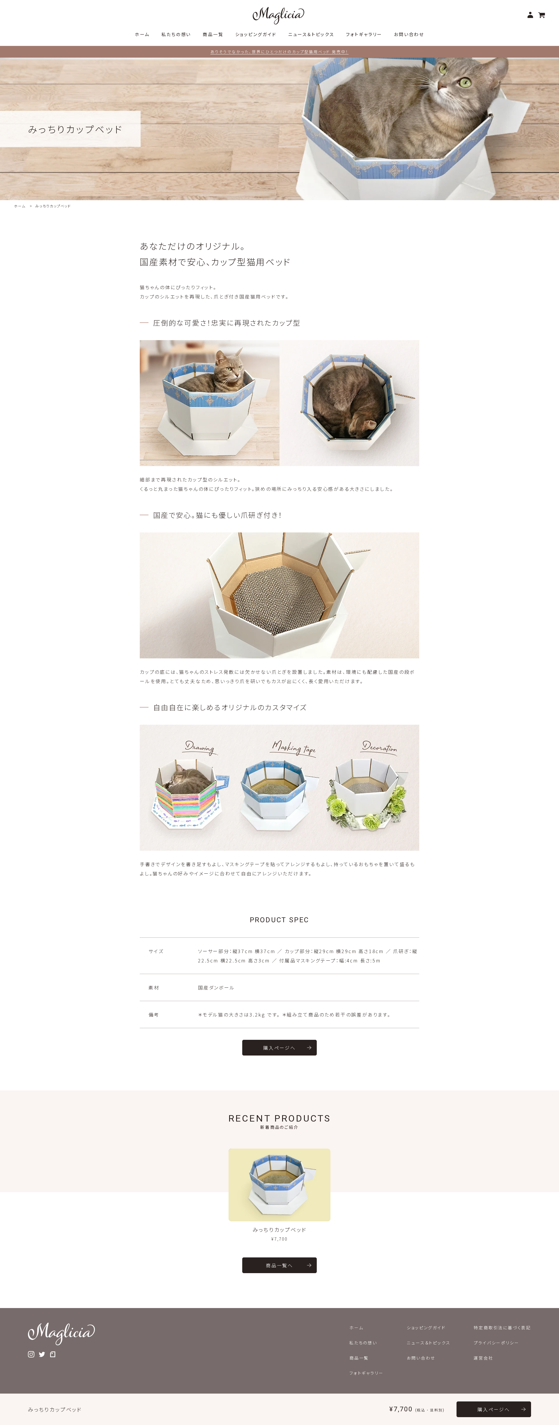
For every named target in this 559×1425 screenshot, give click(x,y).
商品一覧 (359, 1358)
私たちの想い (363, 1343)
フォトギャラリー (366, 1373)
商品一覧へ (279, 1265)
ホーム (19, 205)
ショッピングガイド (426, 1327)
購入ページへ (279, 1047)
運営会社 (483, 1358)
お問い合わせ (421, 1358)
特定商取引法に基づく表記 (502, 1327)
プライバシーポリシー (496, 1343)
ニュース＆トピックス (428, 1343)
